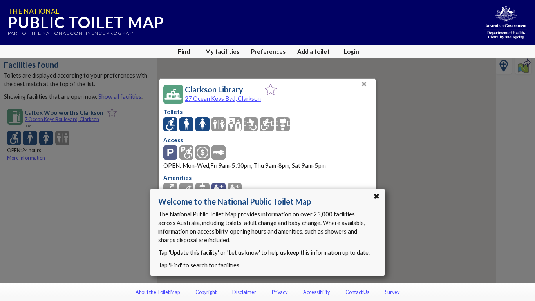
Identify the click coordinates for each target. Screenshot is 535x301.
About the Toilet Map (158, 292)
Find (184, 51)
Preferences (268, 51)
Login (351, 51)
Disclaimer (244, 292)
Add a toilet (313, 51)
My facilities (222, 51)
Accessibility (316, 292)
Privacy (279, 292)
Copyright (206, 292)
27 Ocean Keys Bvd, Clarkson (223, 98)
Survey (392, 292)
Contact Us (357, 292)
